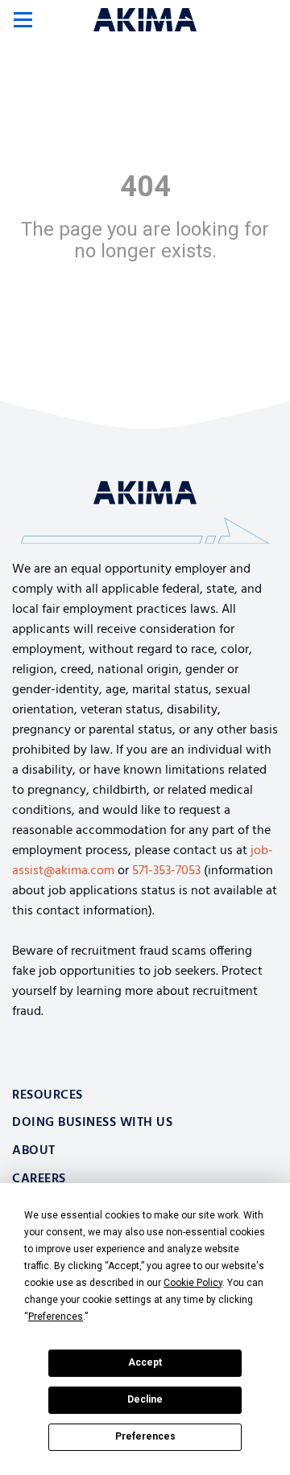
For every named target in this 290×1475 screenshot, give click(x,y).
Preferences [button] (55, 1316)
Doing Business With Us (92, 1122)
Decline (145, 1399)
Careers (39, 1179)
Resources (47, 1095)
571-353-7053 (166, 871)
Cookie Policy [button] (193, 1282)
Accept (145, 1362)
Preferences (145, 1436)
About (34, 1150)
